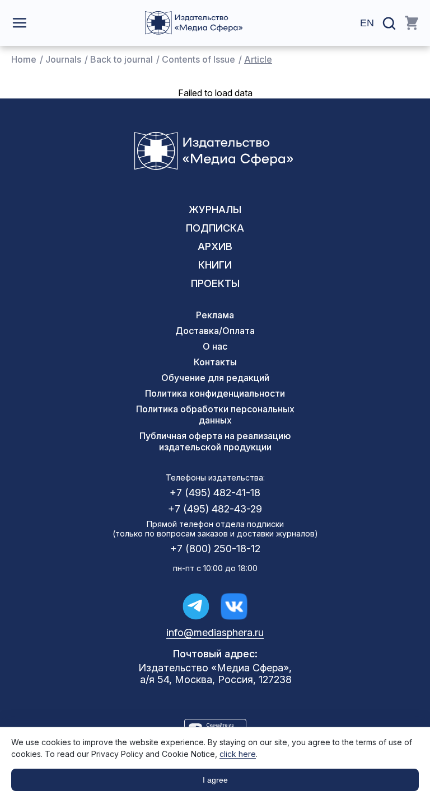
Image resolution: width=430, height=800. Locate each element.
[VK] (234, 606)
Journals (63, 59)
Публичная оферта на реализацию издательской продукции (215, 441)
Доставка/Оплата (215, 330)
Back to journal (121, 59)
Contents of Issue (198, 59)
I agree (215, 779)
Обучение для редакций (215, 377)
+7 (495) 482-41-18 (215, 492)
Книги (215, 265)
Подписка (215, 228)
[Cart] (411, 23)
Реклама (215, 315)
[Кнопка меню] (19, 23)
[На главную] (194, 23)
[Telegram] (196, 606)
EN (367, 23)
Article (258, 59)
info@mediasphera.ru (215, 632)
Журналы (215, 209)
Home (23, 59)
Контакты (215, 362)
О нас (215, 346)
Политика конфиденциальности (215, 393)
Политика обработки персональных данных (215, 414)
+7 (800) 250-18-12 (215, 548)
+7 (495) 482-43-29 (215, 509)
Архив (215, 246)
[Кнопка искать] (389, 23)
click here (237, 754)
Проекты (215, 283)
